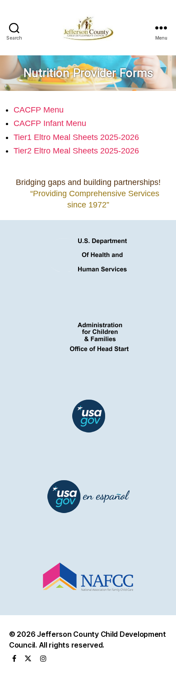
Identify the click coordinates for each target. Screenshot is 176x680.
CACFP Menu (39, 109)
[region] (88, 73)
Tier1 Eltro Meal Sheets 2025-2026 (76, 137)
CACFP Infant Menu (50, 123)
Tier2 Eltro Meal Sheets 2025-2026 (76, 150)
